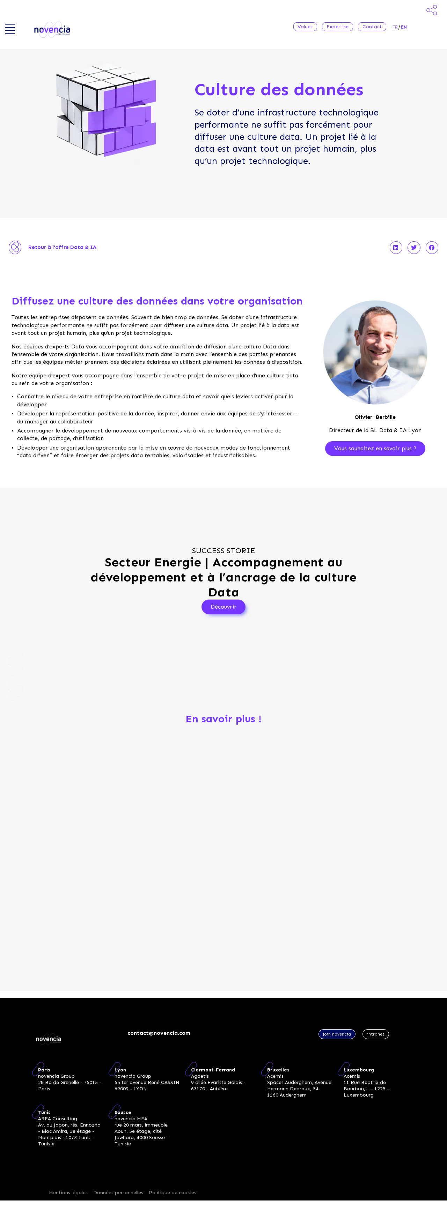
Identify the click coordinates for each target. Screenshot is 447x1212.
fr (395, 27)
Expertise (338, 27)
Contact (372, 27)
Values (305, 27)
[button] (396, 247)
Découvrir (223, 606)
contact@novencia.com (158, 1033)
